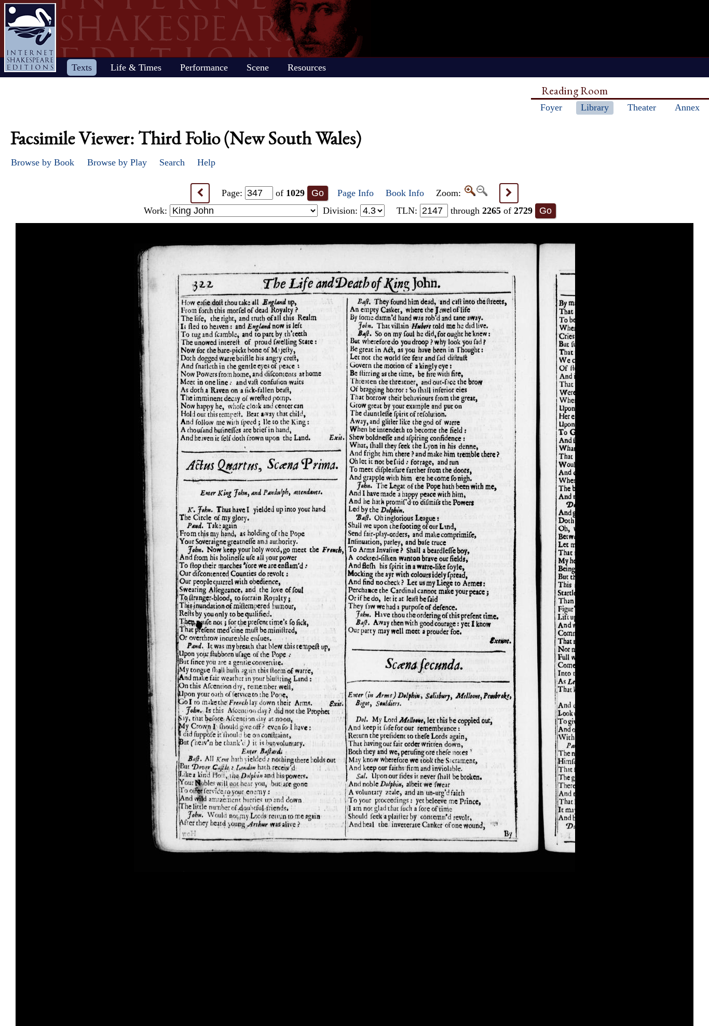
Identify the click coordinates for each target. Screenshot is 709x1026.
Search (172, 162)
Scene (258, 67)
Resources (307, 67)
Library (595, 107)
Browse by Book (42, 162)
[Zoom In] (469, 193)
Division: (341, 210)
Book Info (405, 193)
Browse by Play (117, 162)
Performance (204, 67)
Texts (82, 67)
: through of (465, 210)
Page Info (355, 193)
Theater (642, 107)
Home (30, 37)
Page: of (263, 193)
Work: (157, 210)
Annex (687, 107)
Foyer (551, 107)
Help (206, 162)
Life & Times (136, 67)
